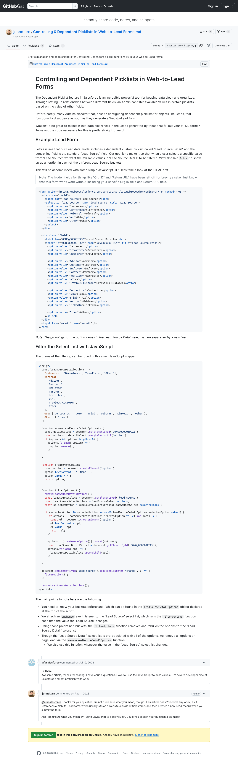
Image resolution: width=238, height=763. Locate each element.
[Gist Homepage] (13, 6)
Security (90, 753)
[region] (119, 361)
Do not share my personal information (182, 753)
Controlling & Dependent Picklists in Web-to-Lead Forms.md (87, 32)
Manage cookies (151, 753)
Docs (125, 753)
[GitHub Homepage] (39, 753)
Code (15, 45)
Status (101, 753)
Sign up (228, 6)
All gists (86, 6)
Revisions (35, 45)
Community (114, 753)
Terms (69, 753)
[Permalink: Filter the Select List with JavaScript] (33, 346)
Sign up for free (43, 734)
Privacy (79, 753)
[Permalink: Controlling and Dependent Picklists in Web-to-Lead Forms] (33, 82)
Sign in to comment (147, 734)
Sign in (213, 6)
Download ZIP (222, 45)
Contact (135, 753)
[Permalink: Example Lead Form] (33, 139)
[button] (201, 45)
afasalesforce (51, 662)
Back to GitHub (103, 6)
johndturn (21, 32)
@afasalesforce (51, 702)
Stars (58, 45)
